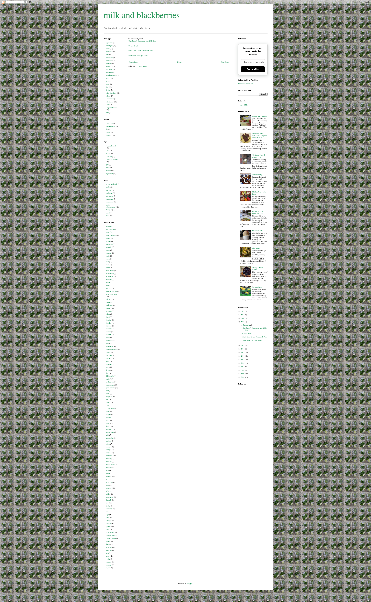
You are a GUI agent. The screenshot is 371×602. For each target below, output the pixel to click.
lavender (109, 417)
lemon (108, 423)
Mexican (109, 156)
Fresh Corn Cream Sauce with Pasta (140, 50)
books (108, 187)
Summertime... (257, 287)
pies (107, 81)
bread (108, 48)
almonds (109, 232)
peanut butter (110, 464)
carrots (108, 308)
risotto (108, 90)
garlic (108, 379)
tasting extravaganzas (110, 206)
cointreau (109, 340)
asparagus (109, 244)
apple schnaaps (111, 235)
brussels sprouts (111, 291)
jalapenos (109, 396)
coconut (108, 334)
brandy (108, 282)
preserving (109, 199)
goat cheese (110, 382)
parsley (108, 458)
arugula (108, 241)
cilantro (108, 332)
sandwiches (110, 99)
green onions (110, 388)
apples (108, 238)
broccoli (108, 288)
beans (108, 259)
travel (108, 213)
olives (108, 444)
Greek (108, 150)
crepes (108, 352)
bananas (108, 253)
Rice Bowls (256, 248)
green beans (110, 385)
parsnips (109, 461)
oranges (108, 449)
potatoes (108, 488)
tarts (107, 112)
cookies (108, 63)
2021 (243, 314)
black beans (110, 270)
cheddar (108, 320)
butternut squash (111, 294)
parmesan (109, 455)
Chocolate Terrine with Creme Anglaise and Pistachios (259, 135)
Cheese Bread (133, 46)
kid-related (109, 196)
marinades (109, 72)
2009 (243, 373)
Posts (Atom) (142, 66)
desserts (108, 66)
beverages (109, 45)
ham (107, 390)
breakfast (109, 51)
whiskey (109, 565)
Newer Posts (133, 62)
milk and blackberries (142, 15)
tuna (107, 553)
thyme (108, 544)
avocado (108, 247)
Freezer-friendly (111, 146)
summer (108, 135)
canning (108, 190)
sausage (108, 520)
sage (107, 514)
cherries (108, 323)
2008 (243, 377)
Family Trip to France (259, 116)
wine (107, 215)
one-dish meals (111, 75)
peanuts (108, 467)
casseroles (109, 57)
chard (108, 317)
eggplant (109, 364)
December (246, 325)
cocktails (109, 60)
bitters (108, 267)
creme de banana (111, 349)
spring (108, 132)
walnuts (108, 562)
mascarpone (110, 432)
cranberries (109, 346)
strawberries (110, 532)
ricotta (108, 506)
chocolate (109, 328)
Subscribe (253, 69)
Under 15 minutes (112, 159)
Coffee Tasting (257, 174)
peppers (108, 476)
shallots (108, 523)
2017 (243, 345)
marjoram (109, 429)
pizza (107, 84)
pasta (107, 78)
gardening (109, 193)
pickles (108, 479)
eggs (107, 367)
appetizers (109, 43)
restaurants (109, 202)
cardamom (109, 305)
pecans (108, 473)
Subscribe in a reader (245, 83)
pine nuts (109, 482)
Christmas (109, 123)
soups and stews (111, 108)
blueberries (109, 276)
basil (107, 256)
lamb (107, 411)
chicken (108, 326)
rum (107, 512)
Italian (108, 154)
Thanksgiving (110, 126)
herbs (108, 393)
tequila (108, 541)
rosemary (109, 509)
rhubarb (108, 500)
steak (107, 529)
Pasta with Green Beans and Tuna (258, 212)
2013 (243, 359)
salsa (107, 517)
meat (107, 167)
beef (107, 261)
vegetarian (109, 173)
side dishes (109, 102)
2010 (243, 370)
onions (108, 447)
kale (107, 405)
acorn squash (110, 229)
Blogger (189, 583)
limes (107, 426)
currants (108, 358)
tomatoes (109, 547)
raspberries (109, 497)
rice (107, 87)
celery (108, 314)
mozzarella (109, 438)
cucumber (109, 355)
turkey (108, 556)
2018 (243, 322)
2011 (243, 366)
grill (107, 164)
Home (179, 62)
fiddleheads (110, 376)
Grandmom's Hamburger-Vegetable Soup (142, 41)
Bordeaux (109, 226)
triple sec (109, 550)
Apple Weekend (111, 184)
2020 (243, 318)
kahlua (108, 402)
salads (108, 96)
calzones (109, 302)
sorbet (108, 104)
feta (107, 373)
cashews (109, 311)
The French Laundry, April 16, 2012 (259, 156)
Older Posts (225, 62)
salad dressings (111, 93)
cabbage (108, 299)
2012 (243, 363)
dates (107, 361)
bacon (108, 250)
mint (107, 435)
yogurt (108, 568)
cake (107, 54)
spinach (108, 526)
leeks (107, 420)
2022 (243, 311)
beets (107, 265)
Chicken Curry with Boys (259, 193)
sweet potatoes (111, 538)
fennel (108, 370)
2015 (243, 352)
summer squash (111, 535)
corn (107, 343)
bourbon (109, 279)
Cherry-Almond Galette (257, 268)
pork (107, 485)
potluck (108, 170)
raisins (108, 494)
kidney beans (110, 408)
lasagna (108, 414)
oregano (108, 453)
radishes (108, 491)
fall (107, 129)
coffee (108, 337)
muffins (108, 441)
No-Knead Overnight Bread (138, 55)
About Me (244, 105)
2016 (243, 349)
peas (107, 470)
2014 (243, 356)
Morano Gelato (257, 231)
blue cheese (110, 273)
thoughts (109, 210)
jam (107, 399)
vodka (108, 559)
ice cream (109, 69)
